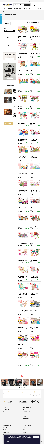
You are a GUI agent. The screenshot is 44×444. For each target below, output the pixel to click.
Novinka (8, 40)
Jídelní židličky (6, 432)
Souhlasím (36, 437)
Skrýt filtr (7, 23)
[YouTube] (38, 401)
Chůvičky (4, 434)
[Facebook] (35, 401)
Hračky (4, 430)
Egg (24, 434)
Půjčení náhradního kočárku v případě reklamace (34, 395)
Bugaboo (24, 429)
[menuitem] (5, 8)
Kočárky (4, 429)
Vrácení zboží (25, 413)
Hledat (27, 5)
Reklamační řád (26, 420)
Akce (7, 37)
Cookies (24, 416)
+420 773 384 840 (37, 1)
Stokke (24, 432)
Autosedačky (5, 427)
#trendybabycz (15, 378)
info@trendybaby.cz (23, 401)
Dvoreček (8, 45)
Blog (18, 1)
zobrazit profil (22, 387)
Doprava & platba (26, 418)
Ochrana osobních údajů (27, 414)
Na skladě (8, 34)
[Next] (40, 394)
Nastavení (8, 441)
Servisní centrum (14, 1)
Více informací (16, 438)
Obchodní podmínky (26, 411)
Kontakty (28, 1)
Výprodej (8, 42)
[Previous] (4, 394)
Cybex (24, 427)
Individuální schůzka (6, 1)
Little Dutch (25, 430)
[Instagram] (32, 401)
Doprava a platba (23, 1)
